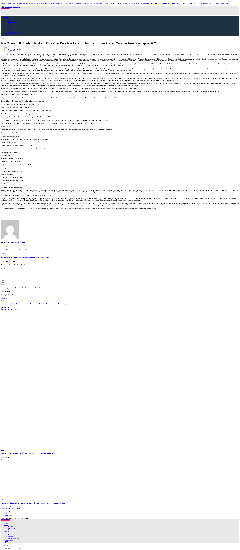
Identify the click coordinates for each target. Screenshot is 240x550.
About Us (7, 512)
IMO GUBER (128, 3)
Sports (6, 35)
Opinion (6, 25)
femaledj (100, 3)
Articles (6, 27)
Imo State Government (141, 3)
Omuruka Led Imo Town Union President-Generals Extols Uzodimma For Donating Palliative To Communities (43, 304)
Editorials (11, 28)
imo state (133, 3)
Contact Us (7, 513)
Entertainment (8, 33)
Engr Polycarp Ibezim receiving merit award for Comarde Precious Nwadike (81, 3)
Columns (11, 30)
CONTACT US (5, 8)
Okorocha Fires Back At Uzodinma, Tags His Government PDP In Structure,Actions (33, 503)
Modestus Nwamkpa (158, 3)
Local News (11, 20)
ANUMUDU (10, 3)
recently (226, 3)
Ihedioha (123, 3)
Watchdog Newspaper (16, 49)
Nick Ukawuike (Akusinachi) (209, 3)
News (6, 18)
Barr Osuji (18, 3)
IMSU (147, 3)
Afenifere (3, 3)
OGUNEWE (221, 3)
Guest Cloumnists (13, 32)
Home (6, 17)
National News (12, 22)
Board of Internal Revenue (27, 3)
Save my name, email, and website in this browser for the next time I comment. (26, 288)
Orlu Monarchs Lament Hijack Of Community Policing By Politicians (28, 453)
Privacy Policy (8, 515)
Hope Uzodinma (112, 2)
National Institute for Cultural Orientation (185, 3)
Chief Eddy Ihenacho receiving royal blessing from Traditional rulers (48, 3)
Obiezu (217, 3)
